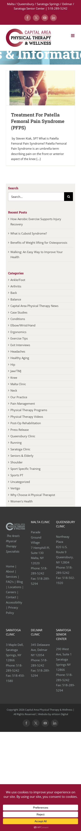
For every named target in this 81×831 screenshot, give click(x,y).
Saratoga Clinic (20, 449)
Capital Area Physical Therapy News (34, 306)
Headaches (17, 351)
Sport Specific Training (25, 469)
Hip (12, 364)
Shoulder (16, 462)
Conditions (17, 319)
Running (16, 442)
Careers (11, 592)
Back (13, 293)
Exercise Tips (19, 338)
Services (11, 577)
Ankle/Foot (17, 280)
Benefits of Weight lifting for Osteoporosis (38, 242)
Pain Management (22, 403)
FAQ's (10, 582)
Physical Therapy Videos (26, 417)
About (10, 571)
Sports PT (16, 475)
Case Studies (18, 312)
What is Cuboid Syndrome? (29, 233)
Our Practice (18, 397)
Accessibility (14, 602)
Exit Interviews (20, 345)
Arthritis (15, 286)
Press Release (19, 430)
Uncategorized (20, 482)
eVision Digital (60, 714)
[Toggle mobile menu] (73, 36)
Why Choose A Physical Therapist (32, 495)
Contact (11, 597)
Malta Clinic (18, 384)
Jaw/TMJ (15, 371)
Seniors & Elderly (21, 456)
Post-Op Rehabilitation (25, 423)
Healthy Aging (19, 358)
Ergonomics (18, 332)
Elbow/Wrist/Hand (22, 325)
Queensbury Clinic (22, 436)
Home (10, 566)
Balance (15, 299)
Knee (13, 378)
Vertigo (15, 488)
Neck (13, 390)
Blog (20, 582)
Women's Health (21, 501)
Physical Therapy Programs (28, 410)
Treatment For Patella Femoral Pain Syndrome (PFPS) (37, 121)
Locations (14, 587)
